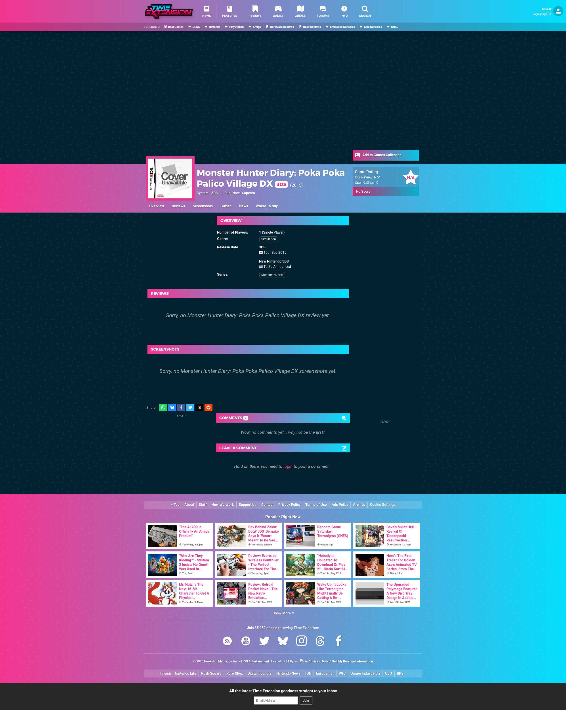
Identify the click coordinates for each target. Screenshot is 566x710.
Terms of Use (316, 505)
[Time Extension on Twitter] (264, 641)
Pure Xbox (234, 673)
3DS (214, 193)
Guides (225, 206)
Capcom (248, 193)
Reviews (178, 206)
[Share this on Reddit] (208, 407)
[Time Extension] (169, 11)
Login (536, 14)
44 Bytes (292, 661)
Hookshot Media (215, 661)
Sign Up (546, 14)
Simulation (268, 239)
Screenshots (203, 206)
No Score (363, 191)
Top (176, 505)
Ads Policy (340, 505)
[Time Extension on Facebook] (339, 641)
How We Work (223, 505)
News (243, 206)
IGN (308, 673)
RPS (400, 673)
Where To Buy (267, 206)
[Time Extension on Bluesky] (283, 641)
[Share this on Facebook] (181, 407)
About (189, 505)
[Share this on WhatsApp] (163, 407)
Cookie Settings (382, 505)
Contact (267, 505)
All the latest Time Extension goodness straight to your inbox (283, 691)
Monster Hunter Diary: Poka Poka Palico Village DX (271, 178)
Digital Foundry (260, 673)
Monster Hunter (272, 275)
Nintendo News (288, 673)
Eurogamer (325, 673)
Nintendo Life (185, 673)
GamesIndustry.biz (365, 673)
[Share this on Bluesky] (172, 407)
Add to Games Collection (381, 155)
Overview (156, 206)
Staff (203, 505)
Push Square (211, 673)
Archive (359, 505)
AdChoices (312, 661)
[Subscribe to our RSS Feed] (227, 641)
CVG (388, 673)
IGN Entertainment (256, 661)
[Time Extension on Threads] (320, 641)
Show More (282, 613)
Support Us (247, 505)
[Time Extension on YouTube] (246, 641)
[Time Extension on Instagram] (301, 641)
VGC (342, 673)
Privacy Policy (289, 505)
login (288, 466)
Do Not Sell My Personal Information (347, 661)
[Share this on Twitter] (190, 407)
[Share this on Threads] (199, 407)
